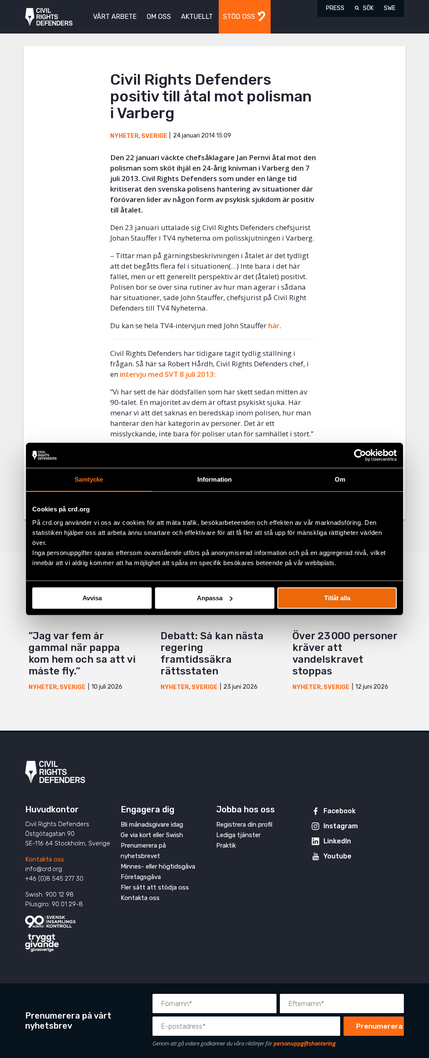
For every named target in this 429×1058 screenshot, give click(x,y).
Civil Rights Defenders (48, 17)
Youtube (337, 856)
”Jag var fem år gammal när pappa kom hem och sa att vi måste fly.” (82, 653)
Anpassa (209, 598)
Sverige (154, 136)
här (273, 325)
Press (335, 8)
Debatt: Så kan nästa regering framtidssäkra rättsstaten (212, 653)
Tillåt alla (337, 598)
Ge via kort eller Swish (152, 835)
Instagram (340, 826)
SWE (389, 8)
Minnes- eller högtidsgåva (158, 866)
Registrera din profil (244, 824)
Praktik (226, 845)
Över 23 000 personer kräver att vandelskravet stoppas (344, 653)
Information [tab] (214, 479)
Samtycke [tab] (89, 479)
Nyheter (124, 136)
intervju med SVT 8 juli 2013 (167, 374)
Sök (368, 8)
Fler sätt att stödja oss (155, 887)
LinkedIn (337, 841)
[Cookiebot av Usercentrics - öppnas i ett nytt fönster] (360, 455)
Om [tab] (340, 479)
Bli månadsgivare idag (152, 824)
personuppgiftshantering (305, 1043)
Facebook (339, 811)
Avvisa (92, 598)
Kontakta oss (44, 859)
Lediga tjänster (238, 835)
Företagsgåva (141, 877)
